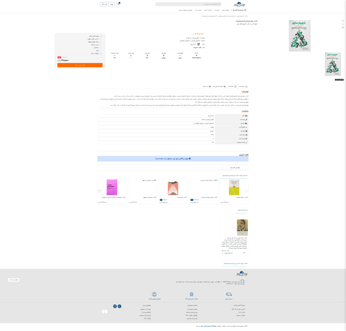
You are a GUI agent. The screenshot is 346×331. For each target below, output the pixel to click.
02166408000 (229, 284)
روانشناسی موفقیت (222, 16)
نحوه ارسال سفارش (145, 315)
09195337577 (227, 282)
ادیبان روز (193, 44)
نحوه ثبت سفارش (145, 309)
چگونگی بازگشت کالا (191, 315)
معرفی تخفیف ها (192, 309)
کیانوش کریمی (195, 41)
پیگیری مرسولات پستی (185, 10)
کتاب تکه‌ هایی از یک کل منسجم (237, 238)
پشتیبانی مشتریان (192, 318)
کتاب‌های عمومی (240, 16)
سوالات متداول (240, 315)
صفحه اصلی (225, 10)
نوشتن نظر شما (235, 168)
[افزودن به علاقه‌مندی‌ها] (343, 21)
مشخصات (231, 86)
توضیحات (242, 86)
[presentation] (246, 190)
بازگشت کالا (147, 318)
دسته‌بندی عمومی (232, 16)
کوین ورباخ (196, 38)
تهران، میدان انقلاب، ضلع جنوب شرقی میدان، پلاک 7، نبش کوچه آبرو (195, 282)
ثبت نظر (205, 86)
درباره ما (217, 10)
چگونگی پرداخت (146, 312)
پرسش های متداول (191, 312)
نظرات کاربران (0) (218, 86)
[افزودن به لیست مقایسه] (343, 28)
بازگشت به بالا (14, 280)
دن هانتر (188, 38)
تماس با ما (198, 10)
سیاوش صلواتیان (185, 41)
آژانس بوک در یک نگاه (238, 309)
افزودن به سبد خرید (80, 65)
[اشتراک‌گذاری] (343, 24)
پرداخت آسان (208, 10)
